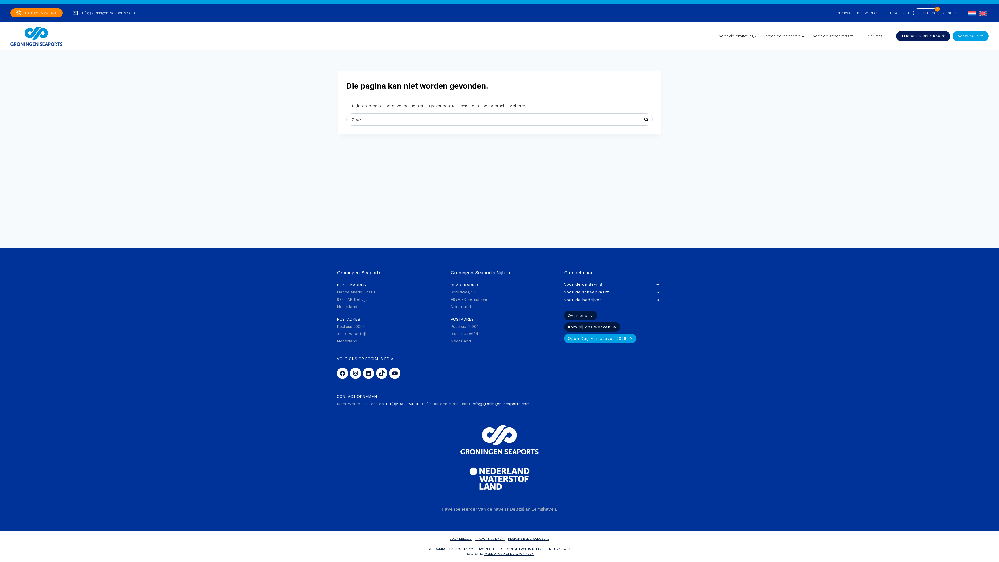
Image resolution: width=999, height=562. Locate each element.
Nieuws (843, 13)
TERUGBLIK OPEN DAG (921, 36)
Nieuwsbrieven (870, 13)
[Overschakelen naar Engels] (981, 13)
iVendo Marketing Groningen (509, 553)
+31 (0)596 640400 (40, 13)
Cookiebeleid (461, 538)
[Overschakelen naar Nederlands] (971, 13)
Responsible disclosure (528, 538)
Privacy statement (490, 538)
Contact (950, 13)
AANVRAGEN (969, 36)
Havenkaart (900, 13)
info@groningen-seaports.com (108, 13)
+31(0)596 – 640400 (404, 403)
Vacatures (926, 13)
